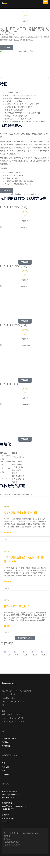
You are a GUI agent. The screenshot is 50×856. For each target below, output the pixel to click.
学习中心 (5, 774)
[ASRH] (44, 654)
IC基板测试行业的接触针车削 (20, 512)
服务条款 (7, 839)
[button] (1, 77)
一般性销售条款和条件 (12, 842)
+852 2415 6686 (8, 809)
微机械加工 (6, 746)
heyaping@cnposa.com (11, 794)
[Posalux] (4, 4)
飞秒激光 (5, 742)
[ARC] (16, 654)
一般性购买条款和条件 (12, 845)
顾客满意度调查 (8, 818)
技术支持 (5, 815)
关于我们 (5, 767)
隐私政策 (7, 836)
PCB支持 (5, 822)
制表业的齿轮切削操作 (16, 606)
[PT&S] (7, 654)
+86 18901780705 (9, 797)
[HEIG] (35, 654)
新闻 (3, 771)
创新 (3, 763)
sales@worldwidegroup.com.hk (14, 806)
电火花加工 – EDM (9, 738)
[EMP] (25, 654)
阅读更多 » (7, 532)
